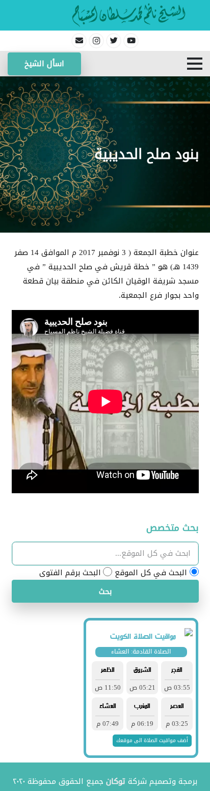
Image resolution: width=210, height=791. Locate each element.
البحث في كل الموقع (151, 573)
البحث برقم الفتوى (70, 573)
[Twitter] (113, 40)
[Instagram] (96, 40)
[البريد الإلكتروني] (79, 40)
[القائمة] (194, 63)
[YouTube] (131, 40)
